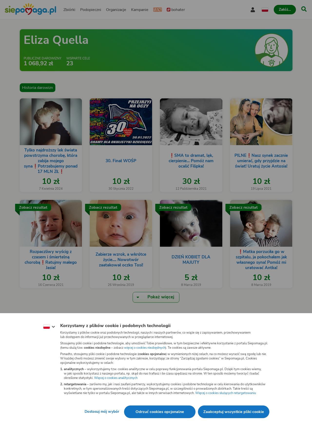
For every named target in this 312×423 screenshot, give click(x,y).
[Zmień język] (49, 326)
